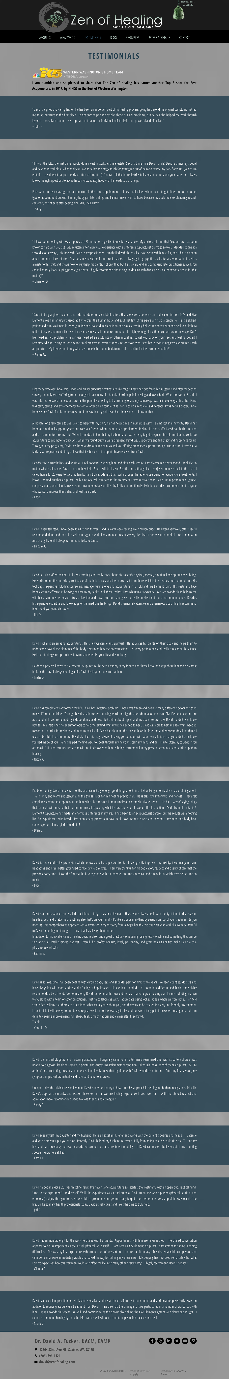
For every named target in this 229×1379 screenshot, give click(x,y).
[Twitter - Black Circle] (177, 1341)
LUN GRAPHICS (120, 1370)
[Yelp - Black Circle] (160, 1341)
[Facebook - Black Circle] (152, 1341)
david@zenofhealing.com (57, 1361)
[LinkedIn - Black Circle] (168, 1341)
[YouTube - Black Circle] (185, 1341)
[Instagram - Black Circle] (193, 1341)
